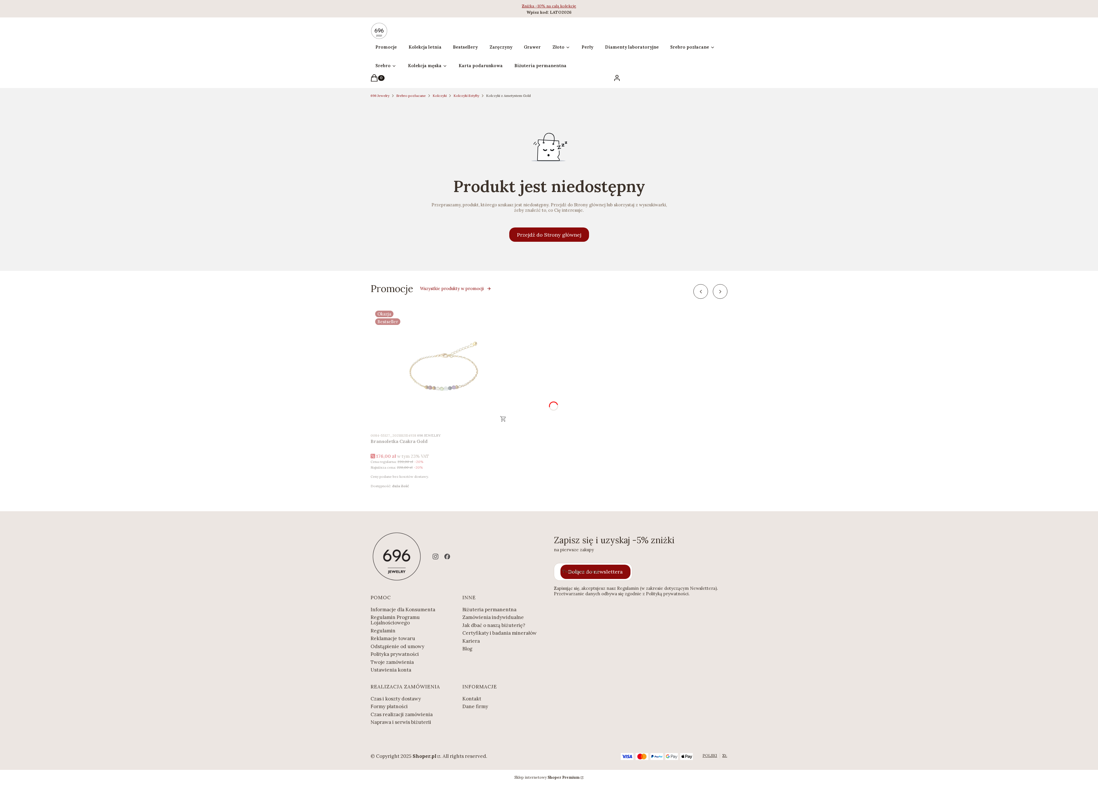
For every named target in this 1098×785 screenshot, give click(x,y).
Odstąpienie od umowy (397, 646)
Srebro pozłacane (411, 95)
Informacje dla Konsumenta (403, 609)
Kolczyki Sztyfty (466, 95)
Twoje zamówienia (392, 662)
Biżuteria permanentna (489, 609)
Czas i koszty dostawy (396, 699)
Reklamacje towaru (393, 638)
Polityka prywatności (395, 654)
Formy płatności (389, 706)
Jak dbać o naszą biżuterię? (493, 625)
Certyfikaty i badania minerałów (499, 633)
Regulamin (383, 631)
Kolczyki (440, 95)
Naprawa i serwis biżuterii (401, 722)
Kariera (471, 641)
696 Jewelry (380, 95)
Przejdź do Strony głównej (549, 234)
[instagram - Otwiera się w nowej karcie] (435, 556)
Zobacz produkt (503, 419)
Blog (467, 649)
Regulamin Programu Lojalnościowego (395, 620)
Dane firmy (475, 706)
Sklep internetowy (547, 777)
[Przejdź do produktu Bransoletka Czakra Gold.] (442, 367)
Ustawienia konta (391, 670)
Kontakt (471, 699)
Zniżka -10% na (537, 6)
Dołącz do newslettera (595, 571)
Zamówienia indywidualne (493, 617)
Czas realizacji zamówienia (402, 714)
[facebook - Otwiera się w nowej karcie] (447, 556)
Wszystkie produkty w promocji (452, 288)
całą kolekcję (564, 6)
